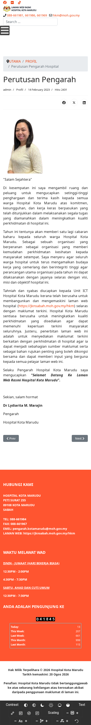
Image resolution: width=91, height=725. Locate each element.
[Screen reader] (29, 713)
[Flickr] (12, 2)
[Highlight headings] (21, 713)
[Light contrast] (51, 705)
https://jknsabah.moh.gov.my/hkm (46, 306)
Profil (19, 89)
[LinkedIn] (84, 102)
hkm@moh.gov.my (66, 15)
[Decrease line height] (37, 720)
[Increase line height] (46, 720)
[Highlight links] (12, 713)
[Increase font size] (26, 720)
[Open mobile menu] (5, 30)
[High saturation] (68, 705)
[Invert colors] (26, 705)
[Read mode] (37, 713)
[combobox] (30, 22)
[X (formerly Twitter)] (74, 102)
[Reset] (76, 721)
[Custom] (19, 2)
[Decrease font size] (15, 720)
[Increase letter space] (67, 720)
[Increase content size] (77, 712)
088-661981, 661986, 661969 (27, 15)
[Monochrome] (34, 705)
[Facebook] (5, 2)
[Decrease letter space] (57, 720)
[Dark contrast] (42, 705)
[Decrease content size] (67, 712)
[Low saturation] (59, 705)
